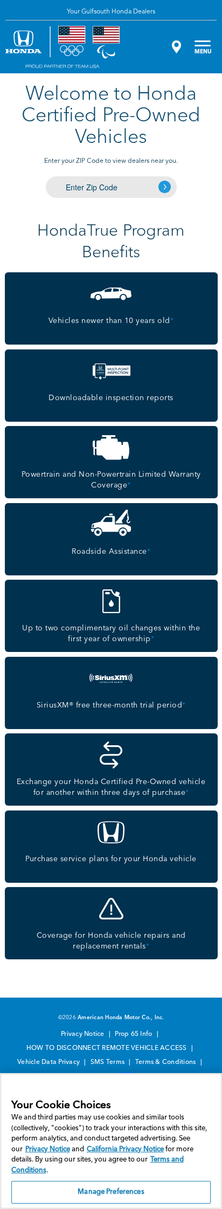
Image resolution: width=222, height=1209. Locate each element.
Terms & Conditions (166, 1062)
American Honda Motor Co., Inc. (121, 1017)
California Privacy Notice (125, 1149)
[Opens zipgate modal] (175, 46)
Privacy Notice (83, 1034)
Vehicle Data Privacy (49, 1062)
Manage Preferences (111, 1192)
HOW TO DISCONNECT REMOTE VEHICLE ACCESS (107, 1048)
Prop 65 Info (134, 1034)
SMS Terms (109, 1062)
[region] (111, 1141)
